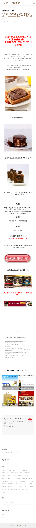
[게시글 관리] (13, 330)
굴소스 (4, 486)
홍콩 (22, 473)
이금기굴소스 (6, 473)
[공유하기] (11, 330)
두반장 (4, 484)
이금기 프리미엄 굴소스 (24, 475)
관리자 (24, 525)
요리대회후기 (6, 481)
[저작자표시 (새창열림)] (24, 330)
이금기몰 (5, 470)
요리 (4, 475)
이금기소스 (11, 484)
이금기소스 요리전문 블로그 (12, 3)
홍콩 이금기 (20, 486)
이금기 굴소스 (29, 486)
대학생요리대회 (14, 470)
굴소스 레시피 (28, 484)
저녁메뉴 (25, 478)
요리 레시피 (15, 473)
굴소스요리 (20, 484)
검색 (32, 502)
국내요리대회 (6, 489)
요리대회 (25, 489)
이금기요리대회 (24, 470)
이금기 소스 (12, 486)
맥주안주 (10, 475)
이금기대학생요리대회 (14, 478)
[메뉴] (34, 3)
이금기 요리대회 (16, 489)
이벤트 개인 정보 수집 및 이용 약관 (11, 452)
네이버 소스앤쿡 (12, 337)
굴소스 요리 (24, 481)
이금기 (31, 481)
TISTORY (18, 525)
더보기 (3, 492)
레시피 (4, 478)
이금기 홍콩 (15, 481)
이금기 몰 (28, 473)
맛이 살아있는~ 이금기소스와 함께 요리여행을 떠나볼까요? (14, 422)
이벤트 (6, 337)
